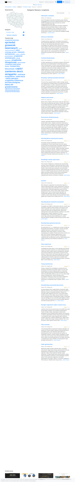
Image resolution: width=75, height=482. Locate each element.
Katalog (14, 6)
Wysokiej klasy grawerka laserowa (50, 223)
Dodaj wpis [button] (59, 1)
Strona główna (8, 6)
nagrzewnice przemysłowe (12, 88)
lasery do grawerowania (11, 85)
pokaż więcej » (51, 32)
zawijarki (18, 54)
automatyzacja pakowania (12, 90)
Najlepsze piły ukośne (47, 97)
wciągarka (11, 74)
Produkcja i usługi (27, 6)
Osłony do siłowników (47, 37)
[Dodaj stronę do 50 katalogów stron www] (37, 4)
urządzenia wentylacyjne (13, 57)
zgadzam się (42, 479)
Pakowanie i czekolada (47, 15)
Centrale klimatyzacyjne (48, 58)
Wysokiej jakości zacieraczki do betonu (52, 138)
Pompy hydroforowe (47, 264)
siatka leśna (20, 77)
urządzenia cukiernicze (14, 80)
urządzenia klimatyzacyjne (12, 91)
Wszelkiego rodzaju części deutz (50, 159)
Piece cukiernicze (46, 244)
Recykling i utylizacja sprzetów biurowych (52, 77)
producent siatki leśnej (13, 64)
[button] (55, 2)
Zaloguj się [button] (67, 1)
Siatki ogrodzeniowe (47, 344)
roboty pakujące (12, 78)
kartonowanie (21, 62)
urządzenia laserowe (12, 40)
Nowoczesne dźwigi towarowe (49, 117)
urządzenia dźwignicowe (13, 61)
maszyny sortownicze (14, 53)
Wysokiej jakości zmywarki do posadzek (52, 202)
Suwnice (43, 180)
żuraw (7, 66)
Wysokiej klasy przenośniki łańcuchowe (52, 285)
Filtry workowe (45, 324)
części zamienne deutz (14, 70)
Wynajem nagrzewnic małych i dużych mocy (53, 305)
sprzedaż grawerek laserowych (11, 45)
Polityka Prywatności (65, 479)
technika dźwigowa (13, 82)
